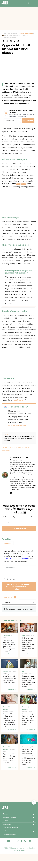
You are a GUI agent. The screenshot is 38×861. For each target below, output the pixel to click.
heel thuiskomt (19, 400)
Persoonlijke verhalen (26, 33)
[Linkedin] (11, 493)
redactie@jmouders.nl (17, 425)
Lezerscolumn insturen (10, 827)
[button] (32, 814)
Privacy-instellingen (9, 834)
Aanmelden (28, 120)
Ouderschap (7, 824)
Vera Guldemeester (10, 33)
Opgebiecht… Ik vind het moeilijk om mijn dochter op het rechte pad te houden (19, 438)
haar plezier (21, 184)
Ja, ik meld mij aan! (19, 528)
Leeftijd (5, 821)
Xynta (23, 850)
